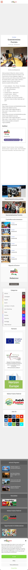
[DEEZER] (17, 424)
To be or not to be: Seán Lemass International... (15, 480)
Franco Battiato (19, 147)
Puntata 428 (14, 224)
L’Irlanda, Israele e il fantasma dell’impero (15, 467)
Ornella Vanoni (18, 150)
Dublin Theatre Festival (8, 147)
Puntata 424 (14, 252)
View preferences (14, 564)
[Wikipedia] (14, 420)
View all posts (14, 284)
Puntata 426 (14, 238)
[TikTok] (21, 424)
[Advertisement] (14, 20)
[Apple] (6, 424)
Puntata (14, 37)
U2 (23, 150)
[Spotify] (14, 424)
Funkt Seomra (6, 148)
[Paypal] (10, 424)
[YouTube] (21, 416)
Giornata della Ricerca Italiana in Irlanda (15, 487)
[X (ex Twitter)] (10, 416)
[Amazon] (21, 420)
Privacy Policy (14, 568)
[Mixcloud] (17, 420)
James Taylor (14, 148)
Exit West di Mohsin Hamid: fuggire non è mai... (15, 475)
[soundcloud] (10, 420)
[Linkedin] (6, 420)
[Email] (21, 140)
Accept (14, 556)
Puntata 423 (14, 259)
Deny (14, 560)
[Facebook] (14, 416)
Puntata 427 (14, 231)
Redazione (17, 44)
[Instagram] (6, 416)
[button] (26, 541)
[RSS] (17, 416)
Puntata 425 (14, 245)
